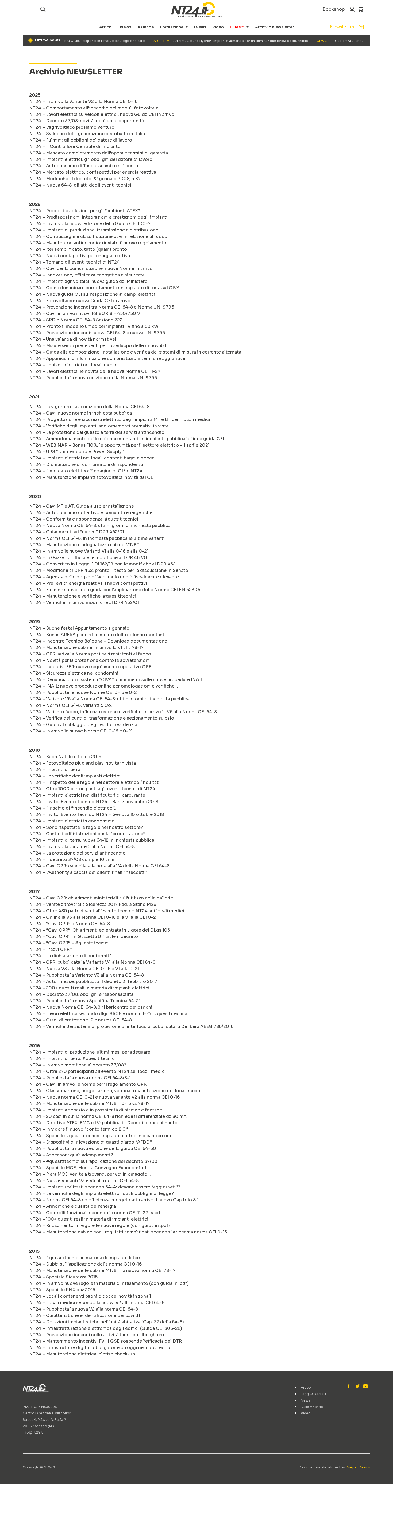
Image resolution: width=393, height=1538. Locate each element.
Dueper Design (358, 1467)
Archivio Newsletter (274, 27)
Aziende (146, 27)
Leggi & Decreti (313, 1394)
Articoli (106, 27)
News (125, 27)
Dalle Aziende (312, 1407)
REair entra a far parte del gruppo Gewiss (345, 41)
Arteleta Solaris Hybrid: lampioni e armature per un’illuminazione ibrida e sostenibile (217, 41)
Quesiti (237, 27)
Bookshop (334, 9)
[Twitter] (357, 1386)
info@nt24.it (33, 1432)
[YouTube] (365, 1386)
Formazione (171, 27)
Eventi (200, 27)
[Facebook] (350, 1386)
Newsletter (342, 27)
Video (218, 27)
